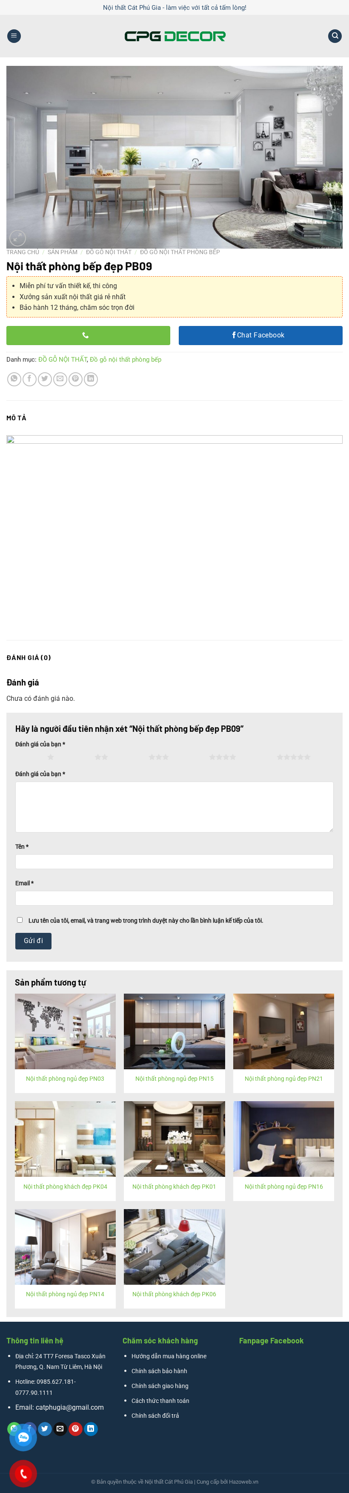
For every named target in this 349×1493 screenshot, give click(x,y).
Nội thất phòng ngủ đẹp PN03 (65, 1078)
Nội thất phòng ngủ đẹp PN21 (284, 1078)
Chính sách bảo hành (159, 1371)
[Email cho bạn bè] (60, 379)
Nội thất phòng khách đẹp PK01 (174, 1186)
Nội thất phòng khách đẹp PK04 (65, 1186)
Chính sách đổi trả (155, 1415)
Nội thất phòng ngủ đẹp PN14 (65, 1294)
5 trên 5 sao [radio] (258, 757)
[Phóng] (17, 238)
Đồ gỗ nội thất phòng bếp (180, 252)
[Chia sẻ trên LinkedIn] (91, 379)
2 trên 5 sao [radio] (76, 757)
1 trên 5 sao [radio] (29, 757)
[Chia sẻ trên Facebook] (30, 379)
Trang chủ (22, 252)
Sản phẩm (62, 252)
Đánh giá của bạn (40, 744)
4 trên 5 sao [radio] (191, 757)
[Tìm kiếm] (335, 36)
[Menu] (14, 36)
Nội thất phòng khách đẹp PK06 (174, 1294)
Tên (22, 846)
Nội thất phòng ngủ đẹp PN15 (174, 1078)
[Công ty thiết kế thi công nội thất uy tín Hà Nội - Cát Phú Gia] (174, 36)
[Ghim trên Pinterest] (76, 379)
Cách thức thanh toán (160, 1401)
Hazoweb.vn (243, 1482)
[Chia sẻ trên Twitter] (45, 379)
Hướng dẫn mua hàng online (169, 1356)
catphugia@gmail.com (70, 1407)
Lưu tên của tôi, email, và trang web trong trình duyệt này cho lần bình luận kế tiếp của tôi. (146, 920)
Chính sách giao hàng (160, 1386)
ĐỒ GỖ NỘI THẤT (109, 252)
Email (24, 883)
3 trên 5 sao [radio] (130, 757)
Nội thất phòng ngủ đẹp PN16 (284, 1186)
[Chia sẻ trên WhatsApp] (14, 379)
